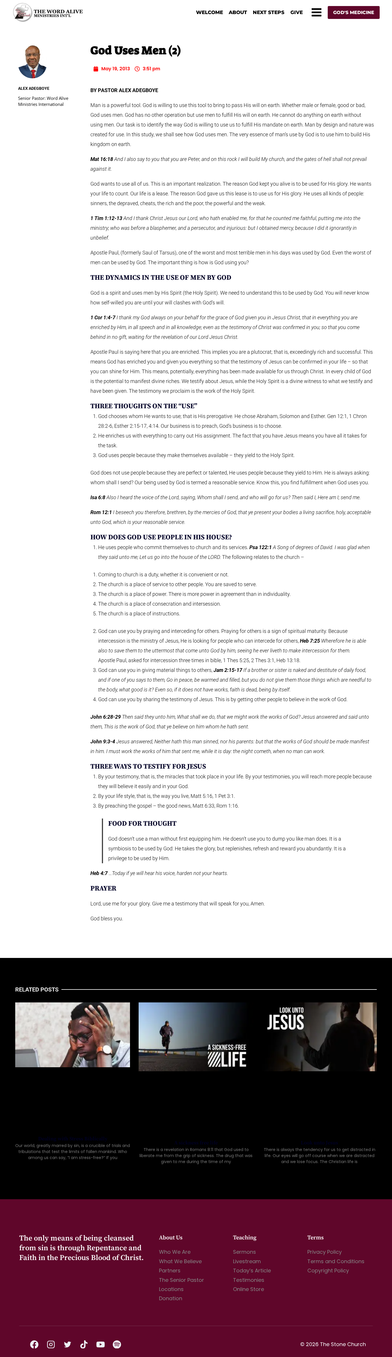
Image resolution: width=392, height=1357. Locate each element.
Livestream (247, 1261)
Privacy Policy (324, 1251)
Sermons (244, 1251)
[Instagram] (51, 1344)
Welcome (209, 12)
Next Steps (268, 12)
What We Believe (180, 1261)
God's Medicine (353, 12)
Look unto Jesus (319, 1143)
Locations (171, 1289)
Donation (170, 1298)
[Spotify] (117, 1344)
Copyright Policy (328, 1270)
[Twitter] (67, 1344)
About (238, 12)
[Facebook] (34, 1344)
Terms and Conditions (335, 1261)
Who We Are (175, 1251)
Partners (170, 1270)
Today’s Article (252, 1270)
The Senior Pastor (181, 1280)
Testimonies (248, 1280)
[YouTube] (100, 1344)
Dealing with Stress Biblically (72, 1139)
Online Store (248, 1289)
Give (296, 12)
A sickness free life (196, 1143)
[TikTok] (84, 1344)
